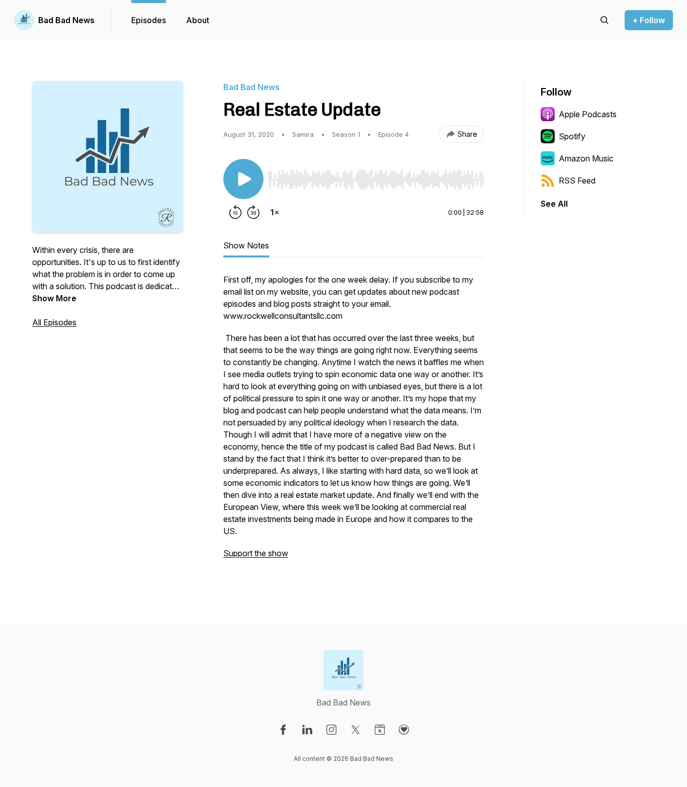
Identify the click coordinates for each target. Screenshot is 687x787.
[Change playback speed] (275, 212)
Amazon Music (586, 158)
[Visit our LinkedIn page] (307, 730)
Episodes (148, 20)
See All (554, 204)
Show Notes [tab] (246, 245)
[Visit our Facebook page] (283, 730)
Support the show (255, 553)
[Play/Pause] (243, 179)
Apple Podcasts (588, 114)
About (197, 20)
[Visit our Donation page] (404, 730)
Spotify (572, 136)
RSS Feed (577, 181)
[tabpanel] (353, 421)
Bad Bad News (66, 20)
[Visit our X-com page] (356, 730)
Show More (54, 298)
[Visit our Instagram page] (331, 730)
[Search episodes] (604, 20)
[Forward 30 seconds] (253, 212)
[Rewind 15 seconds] (235, 212)
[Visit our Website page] (380, 730)
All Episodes (54, 322)
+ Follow (649, 20)
